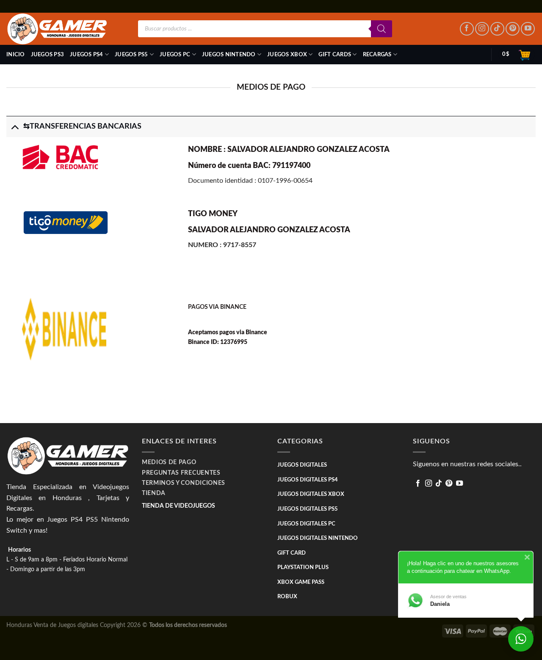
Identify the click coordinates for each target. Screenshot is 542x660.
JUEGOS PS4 (86, 54)
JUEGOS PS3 (47, 54)
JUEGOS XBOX (287, 54)
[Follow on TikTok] (497, 29)
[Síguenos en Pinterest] (513, 29)
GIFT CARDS (334, 54)
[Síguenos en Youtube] (528, 29)
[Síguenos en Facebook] (467, 29)
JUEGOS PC (175, 54)
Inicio (15, 54)
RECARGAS (377, 54)
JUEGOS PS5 (131, 54)
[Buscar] (381, 28)
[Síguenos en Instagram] (482, 29)
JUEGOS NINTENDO (229, 54)
